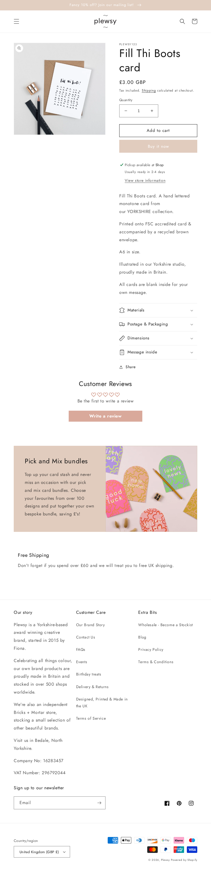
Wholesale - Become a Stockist (165, 625)
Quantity (125, 100)
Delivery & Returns (92, 686)
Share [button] (131, 367)
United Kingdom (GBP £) (39, 852)
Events (81, 662)
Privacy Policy (150, 649)
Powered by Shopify (184, 860)
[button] (16, 21)
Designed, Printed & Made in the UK (102, 702)
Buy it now (158, 146)
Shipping (149, 90)
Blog (142, 637)
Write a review (105, 416)
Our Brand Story (90, 625)
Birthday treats (88, 674)
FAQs (80, 649)
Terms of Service (91, 718)
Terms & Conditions (155, 662)
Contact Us (85, 637)
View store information (145, 180)
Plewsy (165, 860)
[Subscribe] (99, 802)
